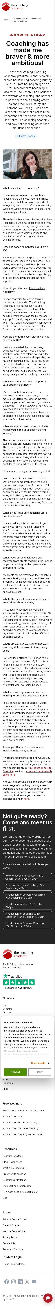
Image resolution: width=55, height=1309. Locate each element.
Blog (5, 1198)
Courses (8, 998)
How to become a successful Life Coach (23, 1110)
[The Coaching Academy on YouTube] (33, 1283)
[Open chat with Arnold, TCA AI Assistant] (48, 1298)
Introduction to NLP (12, 1116)
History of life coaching (14, 1174)
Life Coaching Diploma (7, 1009)
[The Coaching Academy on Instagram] (13, 1283)
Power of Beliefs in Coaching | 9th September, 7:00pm (24, 887)
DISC (5, 1089)
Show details (38, 1063)
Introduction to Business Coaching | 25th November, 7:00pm (25, 925)
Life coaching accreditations (17, 1186)
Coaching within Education (8, 1079)
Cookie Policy (10, 1243)
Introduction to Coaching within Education (23, 1134)
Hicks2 (10, 1299)
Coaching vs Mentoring (14, 1180)
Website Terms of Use (14, 1231)
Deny (40, 1072)
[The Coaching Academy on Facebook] (6, 1283)
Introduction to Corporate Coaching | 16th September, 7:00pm (25, 896)
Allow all (15, 1072)
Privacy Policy (10, 1237)
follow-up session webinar (17, 312)
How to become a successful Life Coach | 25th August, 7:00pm (24, 877)
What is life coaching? (14, 1168)
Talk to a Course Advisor (15, 1219)
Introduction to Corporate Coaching (20, 1128)
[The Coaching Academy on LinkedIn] (19, 1283)
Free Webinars (12, 1103)
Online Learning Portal (14, 1264)
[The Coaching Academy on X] (26, 1283)
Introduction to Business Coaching (20, 1122)
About (7, 1212)
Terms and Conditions (14, 1249)
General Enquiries (12, 1225)
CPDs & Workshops (12, 1162)
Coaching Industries (13, 1156)
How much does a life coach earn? (20, 1192)
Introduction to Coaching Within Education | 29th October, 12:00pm (24, 915)
